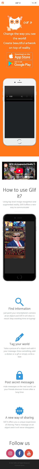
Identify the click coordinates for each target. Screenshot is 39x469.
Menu (33, 3)
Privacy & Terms (19, 465)
